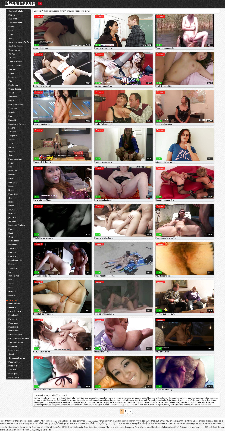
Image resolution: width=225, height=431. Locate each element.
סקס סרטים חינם (192, 427)
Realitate (12, 256)
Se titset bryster (12, 427)
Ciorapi (11, 155)
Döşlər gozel (146, 427)
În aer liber (12, 108)
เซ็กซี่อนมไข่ (78, 427)
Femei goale (13, 315)
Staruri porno (14, 50)
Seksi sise (36, 427)
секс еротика (167, 423)
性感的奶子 (156, 423)
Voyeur (11, 209)
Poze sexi (12, 319)
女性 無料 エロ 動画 (208, 427)
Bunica (11, 206)
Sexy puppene (99, 427)
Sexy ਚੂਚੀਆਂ (137, 423)
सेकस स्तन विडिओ (88, 423)
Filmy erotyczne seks (115, 427)
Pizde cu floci (14, 362)
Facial (10, 30)
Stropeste (12, 135)
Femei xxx (12, 346)
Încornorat (13, 268)
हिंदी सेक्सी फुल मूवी (62, 423)
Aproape (12, 132)
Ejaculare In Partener (17, 124)
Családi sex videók (123, 421)
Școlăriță (12, 248)
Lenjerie (11, 128)
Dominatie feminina (16, 225)
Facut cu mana (14, 65)
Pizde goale (13, 323)
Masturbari (13, 85)
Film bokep (157, 427)
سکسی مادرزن (92, 421)
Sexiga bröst (198, 421)
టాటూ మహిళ (75, 423)
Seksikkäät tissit (211, 421)
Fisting (11, 264)
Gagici (11, 354)
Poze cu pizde (14, 366)
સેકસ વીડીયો (38, 423)
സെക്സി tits (125, 423)
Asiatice (11, 139)
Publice (11, 229)
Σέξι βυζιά (180, 427)
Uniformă (12, 182)
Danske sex (13, 327)
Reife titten (5, 421)
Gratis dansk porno (16, 358)
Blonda (11, 26)
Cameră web (13, 276)
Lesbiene (12, 77)
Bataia (11, 147)
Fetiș (10, 163)
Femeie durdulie (15, 260)
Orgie (10, 237)
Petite (11, 100)
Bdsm (10, 178)
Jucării (11, 93)
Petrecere (12, 245)
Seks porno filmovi (133, 427)
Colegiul (11, 112)
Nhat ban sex (46, 421)
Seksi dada (88, 427)
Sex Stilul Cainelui (15, 46)
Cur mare (12, 54)
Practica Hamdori (15, 104)
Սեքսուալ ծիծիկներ (150, 421)
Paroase (12, 252)
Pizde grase (13, 373)
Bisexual (11, 295)
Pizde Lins (12, 171)
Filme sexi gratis (15, 335)
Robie (10, 202)
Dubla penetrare (15, 159)
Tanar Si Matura (15, 61)
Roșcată (12, 120)
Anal (10, 38)
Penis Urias (13, 194)
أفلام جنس (57, 421)
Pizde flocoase (14, 311)
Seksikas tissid (168, 427)
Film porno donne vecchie (29, 421)
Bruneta (11, 15)
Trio (10, 81)
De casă (11, 174)
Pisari (10, 287)
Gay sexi (12, 307)
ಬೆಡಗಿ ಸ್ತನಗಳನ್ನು (50, 423)
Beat (10, 280)
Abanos (11, 151)
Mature (11, 213)
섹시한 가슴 (67, 427)
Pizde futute (13, 377)
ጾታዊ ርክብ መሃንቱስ (16, 342)
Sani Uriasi (12, 19)
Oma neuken (166, 421)
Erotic (11, 272)
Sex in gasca (13, 241)
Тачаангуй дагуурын (195, 423)
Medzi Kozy (46, 427)
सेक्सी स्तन (24, 430)
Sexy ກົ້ (9, 430)
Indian (11, 283)
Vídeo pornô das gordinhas (73, 421)
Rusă (10, 233)
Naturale (12, 221)
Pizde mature (20, 3)
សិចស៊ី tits (146, 423)
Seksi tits (47, 430)
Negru (11, 190)
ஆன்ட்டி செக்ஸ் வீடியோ (23, 423)
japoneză (12, 217)
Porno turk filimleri (106, 421)
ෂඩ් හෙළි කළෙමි (35, 430)
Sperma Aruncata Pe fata (19, 42)
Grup (10, 198)
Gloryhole (12, 291)
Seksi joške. (56, 427)
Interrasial (12, 97)
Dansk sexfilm (14, 303)
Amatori (11, 58)
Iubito (10, 143)
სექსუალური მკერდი (183, 421)
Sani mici (12, 69)
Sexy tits (14, 421)
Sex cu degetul (14, 89)
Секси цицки (26, 427)
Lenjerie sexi (13, 350)
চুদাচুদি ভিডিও (135, 421)
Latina (11, 73)
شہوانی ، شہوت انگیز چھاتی (107, 423)
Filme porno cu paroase (18, 338)
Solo (10, 167)
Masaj (11, 186)
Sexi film (12, 370)
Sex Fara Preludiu (15, 11)
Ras (10, 116)
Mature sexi (13, 331)
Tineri (10, 34)
